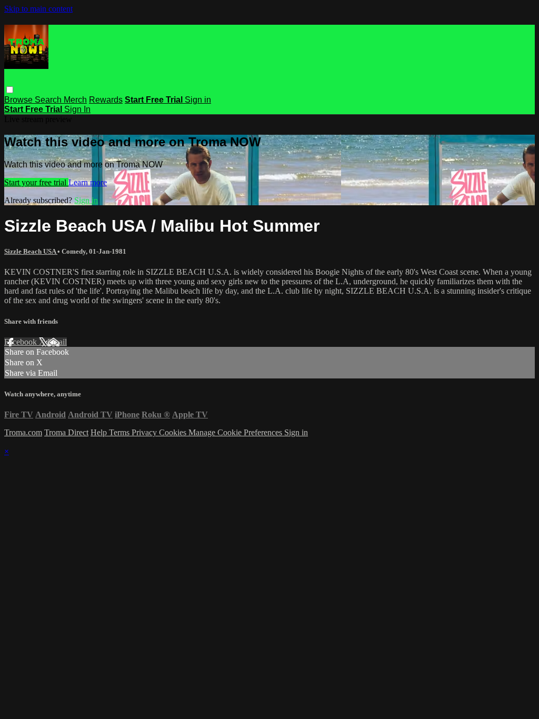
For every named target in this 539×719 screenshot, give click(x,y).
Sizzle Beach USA (30, 251)
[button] (9, 89)
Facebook (21, 341)
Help (100, 432)
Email (57, 341)
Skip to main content (38, 8)
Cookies (173, 432)
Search (49, 99)
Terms (120, 432)
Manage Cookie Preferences (236, 432)
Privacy (145, 432)
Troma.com (23, 432)
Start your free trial (36, 182)
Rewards (106, 99)
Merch (75, 99)
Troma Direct (66, 432)
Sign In (77, 109)
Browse (19, 99)
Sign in (198, 99)
